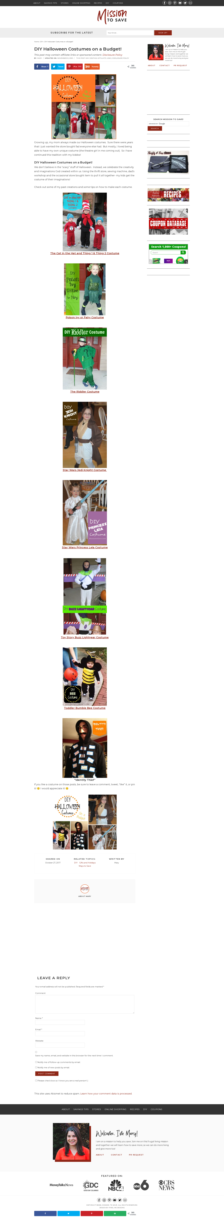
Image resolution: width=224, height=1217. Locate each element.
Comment (40, 993)
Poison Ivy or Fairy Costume (85, 317)
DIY (107, 3)
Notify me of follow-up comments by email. (58, 1062)
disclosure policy (120, 58)
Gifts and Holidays (87, 863)
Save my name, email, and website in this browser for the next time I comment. (74, 1055)
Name (39, 1018)
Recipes (98, 3)
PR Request (180, 65)
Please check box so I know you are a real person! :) (62, 1080)
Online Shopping (81, 3)
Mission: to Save (112, 16)
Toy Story (85, 637)
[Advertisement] (84, 933)
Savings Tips (50, 3)
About (36, 3)
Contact (164, 65)
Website (39, 1041)
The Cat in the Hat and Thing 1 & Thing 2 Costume (84, 253)
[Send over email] (115, 1213)
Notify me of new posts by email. (53, 1067)
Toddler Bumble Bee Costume (85, 708)
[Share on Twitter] (68, 1213)
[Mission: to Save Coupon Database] (168, 235)
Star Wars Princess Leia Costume (85, 547)
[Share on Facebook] (45, 1213)
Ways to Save (85, 866)
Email (38, 1029)
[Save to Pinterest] (92, 1213)
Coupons (118, 3)
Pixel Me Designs (117, 1208)
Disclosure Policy (112, 54)
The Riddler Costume (84, 391)
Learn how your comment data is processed (106, 1093)
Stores (65, 3)
